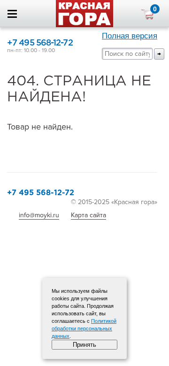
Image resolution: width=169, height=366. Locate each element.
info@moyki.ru (39, 215)
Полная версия (129, 35)
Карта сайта (88, 215)
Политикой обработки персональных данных (84, 328)
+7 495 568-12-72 (40, 43)
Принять (84, 344)
